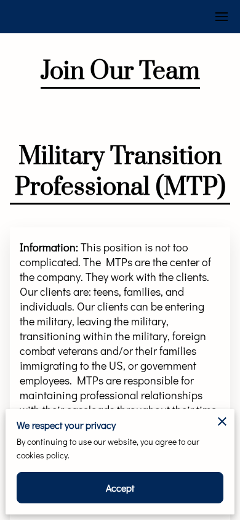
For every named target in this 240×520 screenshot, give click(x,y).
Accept (120, 487)
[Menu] (221, 16)
